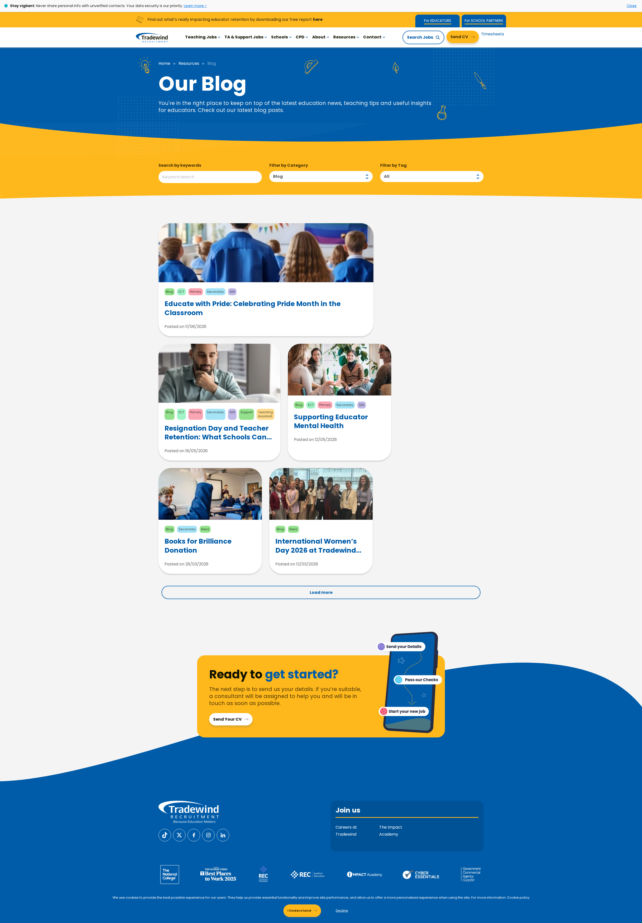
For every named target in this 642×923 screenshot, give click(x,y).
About (319, 37)
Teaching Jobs (201, 37)
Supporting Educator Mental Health (331, 421)
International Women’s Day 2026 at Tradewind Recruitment (316, 545)
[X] (179, 835)
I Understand (299, 910)
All (386, 176)
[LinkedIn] (223, 835)
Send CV (459, 37)
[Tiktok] (164, 835)
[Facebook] (194, 835)
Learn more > (195, 5)
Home (164, 64)
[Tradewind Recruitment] (152, 37)
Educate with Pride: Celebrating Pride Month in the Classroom (253, 308)
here (318, 19)
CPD (300, 37)
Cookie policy (518, 897)
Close (631, 5)
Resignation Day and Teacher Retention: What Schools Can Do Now (217, 432)
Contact (372, 37)
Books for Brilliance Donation (198, 545)
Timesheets (492, 34)
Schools (279, 37)
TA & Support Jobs (243, 37)
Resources (344, 37)
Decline (342, 910)
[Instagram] (208, 835)
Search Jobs (420, 37)
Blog (278, 176)
